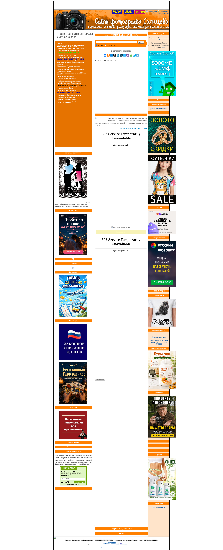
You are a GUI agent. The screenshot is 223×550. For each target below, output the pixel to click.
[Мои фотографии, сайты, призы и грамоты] (140, 13)
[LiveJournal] (121, 55)
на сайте (101, 45)
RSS (158, 40)
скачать (123, 232)
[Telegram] (137, 55)
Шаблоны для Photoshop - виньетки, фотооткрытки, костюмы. (72, 474)
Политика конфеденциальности (111, 548)
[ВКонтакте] (105, 55)
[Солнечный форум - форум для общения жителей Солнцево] (117, 13)
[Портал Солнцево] (129, 13)
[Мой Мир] (111, 55)
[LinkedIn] (118, 55)
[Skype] (134, 55)
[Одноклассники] (108, 55)
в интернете (111, 45)
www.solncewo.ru (121, 545)
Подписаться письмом (73, 484)
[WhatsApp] (131, 55)
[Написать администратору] (163, 13)
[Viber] (127, 55)
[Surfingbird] (124, 55)
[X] (114, 55)
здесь (163, 47)
